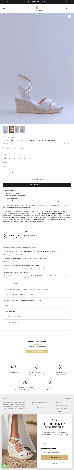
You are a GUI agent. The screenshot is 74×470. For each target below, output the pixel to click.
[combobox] (54, 452)
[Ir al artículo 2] (11, 129)
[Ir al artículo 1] (5, 129)
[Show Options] (66, 452)
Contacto (58, 411)
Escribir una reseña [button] (37, 351)
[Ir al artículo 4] (22, 129)
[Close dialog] (69, 416)
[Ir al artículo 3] (16, 129)
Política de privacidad (62, 405)
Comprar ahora (37, 184)
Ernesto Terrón (9, 137)
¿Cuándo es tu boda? (48, 448)
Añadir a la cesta (37, 179)
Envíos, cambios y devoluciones (41, 407)
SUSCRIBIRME (54, 458)
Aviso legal (59, 402)
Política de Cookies (61, 408)
